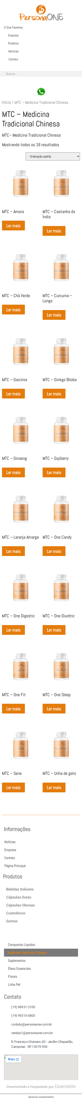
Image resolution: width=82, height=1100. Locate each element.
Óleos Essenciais (19, 968)
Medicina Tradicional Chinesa (27, 952)
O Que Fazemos (13, 27)
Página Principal (15, 865)
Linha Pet (14, 984)
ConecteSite (65, 1086)
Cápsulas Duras (18, 897)
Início (6, 102)
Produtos (13, 43)
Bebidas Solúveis (20, 889)
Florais (12, 976)
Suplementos (16, 960)
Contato (13, 59)
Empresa (13, 35)
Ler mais (13, 225)
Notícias (13, 51)
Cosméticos (15, 913)
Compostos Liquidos (21, 944)
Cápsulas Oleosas (20, 905)
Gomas (12, 921)
